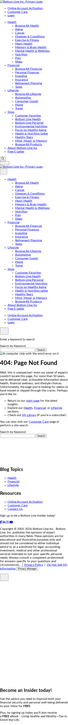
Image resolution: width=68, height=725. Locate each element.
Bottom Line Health (28, 119)
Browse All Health (27, 25)
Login (11, 15)
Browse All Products (28, 144)
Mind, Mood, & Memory (31, 140)
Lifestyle (13, 90)
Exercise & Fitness (27, 40)
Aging (19, 29)
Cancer (20, 32)
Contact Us (15, 509)
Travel (19, 108)
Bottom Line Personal (29, 122)
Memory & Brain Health (30, 47)
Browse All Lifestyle (28, 94)
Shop (11, 112)
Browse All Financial (28, 68)
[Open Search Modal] (3, 159)
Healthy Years (24, 137)
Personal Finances (27, 72)
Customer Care (18, 11)
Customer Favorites (28, 115)
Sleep (18, 61)
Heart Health (23, 43)
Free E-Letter (16, 151)
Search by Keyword (13, 346)
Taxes (18, 86)
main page (32, 400)
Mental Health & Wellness (32, 50)
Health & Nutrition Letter (31, 133)
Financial (13, 65)
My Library (29, 415)
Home (19, 104)
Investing (21, 76)
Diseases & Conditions (30, 36)
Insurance (21, 79)
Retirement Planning (28, 83)
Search (41, 349)
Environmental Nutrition (31, 126)
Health (12, 22)
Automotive (23, 97)
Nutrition (21, 54)
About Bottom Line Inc (22, 148)
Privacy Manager (27, 568)
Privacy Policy (33, 564)
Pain (18, 58)
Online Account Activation (25, 8)
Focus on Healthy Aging (30, 130)
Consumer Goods (26, 101)
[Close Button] (3, 172)
